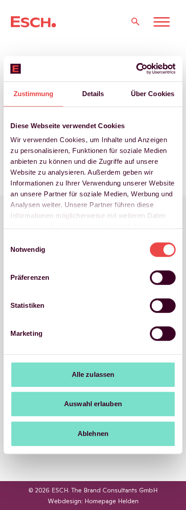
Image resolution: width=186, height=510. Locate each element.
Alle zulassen (93, 374)
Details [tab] (93, 93)
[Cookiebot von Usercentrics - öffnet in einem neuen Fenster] (136, 68)
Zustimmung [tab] (34, 93)
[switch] (163, 277)
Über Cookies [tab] (152, 93)
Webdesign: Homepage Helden (93, 501)
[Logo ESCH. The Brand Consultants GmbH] (33, 22)
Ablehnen (93, 433)
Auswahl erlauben (93, 404)
